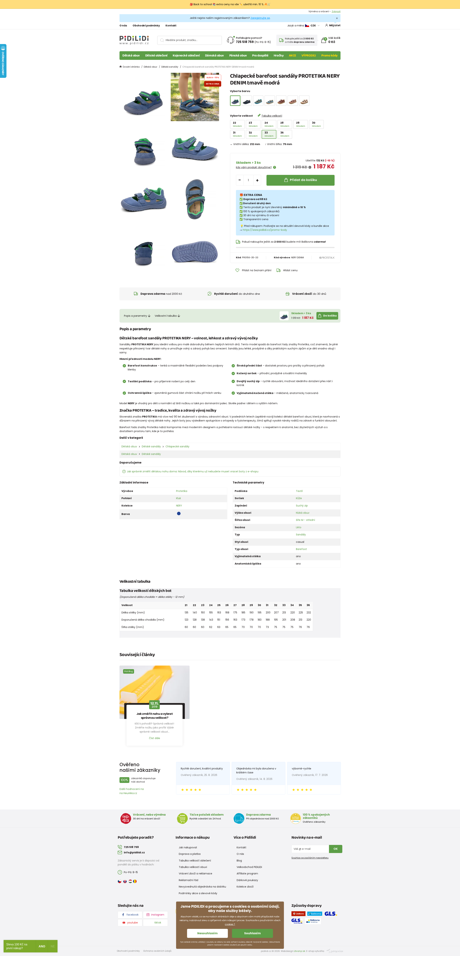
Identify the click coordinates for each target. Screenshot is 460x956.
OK (336, 849)
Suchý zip (302, 505)
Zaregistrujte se (260, 18)
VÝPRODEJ (309, 55)
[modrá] (269, 100)
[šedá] (258, 100)
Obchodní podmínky (146, 25)
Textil (299, 491)
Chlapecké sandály (177, 446)
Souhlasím (252, 933)
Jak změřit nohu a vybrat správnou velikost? (154, 716)
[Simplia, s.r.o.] (334, 950)
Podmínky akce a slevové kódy (198, 893)
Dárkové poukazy (247, 880)
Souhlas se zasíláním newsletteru (309, 857)
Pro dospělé (260, 55)
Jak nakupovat (188, 847)
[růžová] (293, 100)
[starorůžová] (281, 100)
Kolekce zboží (245, 886)
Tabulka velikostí (271, 116)
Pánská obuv (238, 55)
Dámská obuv (214, 55)
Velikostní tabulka (166, 316)
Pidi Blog (128, 671)
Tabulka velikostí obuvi (193, 867)
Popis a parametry (135, 316)
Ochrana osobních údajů (157, 950)
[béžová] (304, 100)
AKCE (292, 55)
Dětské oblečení (156, 55)
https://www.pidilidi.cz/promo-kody (265, 230)
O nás (123, 25)
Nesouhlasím (207, 933)
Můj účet (335, 25)
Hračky (279, 55)
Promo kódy (329, 55)
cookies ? (230, 924)
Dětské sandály (169, 66)
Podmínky (335, 11)
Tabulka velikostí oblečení (195, 860)
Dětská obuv (131, 55)
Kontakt (170, 25)
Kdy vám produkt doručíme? (254, 167)
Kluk (178, 498)
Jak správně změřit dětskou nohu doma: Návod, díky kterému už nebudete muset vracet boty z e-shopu (192, 471)
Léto (298, 527)
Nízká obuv (302, 513)
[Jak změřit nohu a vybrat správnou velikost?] (154, 692)
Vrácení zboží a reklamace (195, 873)
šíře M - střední (305, 520)
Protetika (181, 491)
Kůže (299, 498)
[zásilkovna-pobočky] (299, 914)
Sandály (301, 534)
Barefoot (301, 549)
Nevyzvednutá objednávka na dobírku (202, 886)
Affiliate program (247, 873)
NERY (179, 505)
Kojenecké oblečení (186, 55)
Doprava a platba (190, 854)
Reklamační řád (188, 880)
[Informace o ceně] (310, 167)
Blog (239, 860)
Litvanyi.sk (299, 951)
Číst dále (154, 738)
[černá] (247, 100)
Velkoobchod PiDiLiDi (249, 867)
